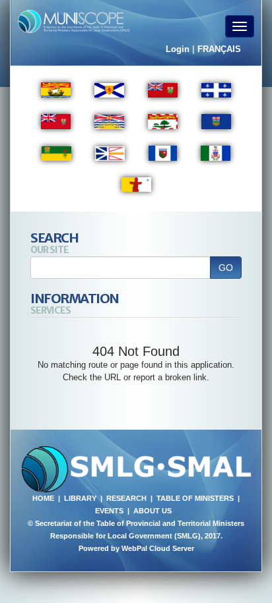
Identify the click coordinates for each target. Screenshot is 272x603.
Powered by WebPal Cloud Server (136, 548)
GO (226, 267)
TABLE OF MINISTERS (195, 498)
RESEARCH (126, 498)
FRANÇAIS (219, 49)
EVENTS (109, 511)
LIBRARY (80, 498)
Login (177, 49)
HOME (43, 498)
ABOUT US (152, 511)
